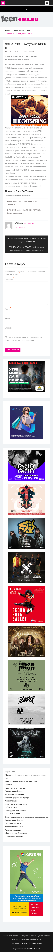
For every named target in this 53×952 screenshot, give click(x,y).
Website (8, 328)
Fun (10, 201)
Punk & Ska (32, 201)
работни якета (11, 807)
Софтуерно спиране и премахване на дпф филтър (26, 817)
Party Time (23, 201)
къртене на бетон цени (14, 794)
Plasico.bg (9, 775)
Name (7, 309)
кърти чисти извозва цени (16, 788)
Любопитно (11, 204)
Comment (9, 279)
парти (21, 213)
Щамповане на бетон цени (16, 833)
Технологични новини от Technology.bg (21, 781)
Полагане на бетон (13, 814)
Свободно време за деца (15, 810)
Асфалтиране (11, 801)
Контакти (25, 943)
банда (9, 213)
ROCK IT (12, 210)
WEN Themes (35, 948)
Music (15, 201)
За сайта (15, 943)
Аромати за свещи (13, 830)
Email (7, 318)
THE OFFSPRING (33, 210)
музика (15, 213)
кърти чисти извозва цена (16, 804)
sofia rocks (21, 210)
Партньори (37, 943)
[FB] (26, 9)
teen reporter (29, 51)
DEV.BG (8, 785)
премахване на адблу (14, 836)
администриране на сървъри (17, 797)
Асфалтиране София (14, 791)
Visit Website (20, 228)
